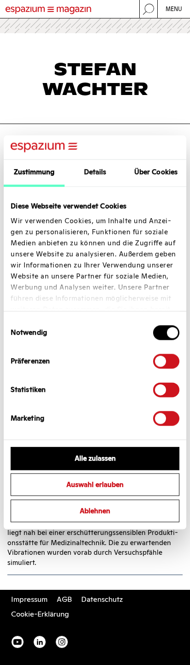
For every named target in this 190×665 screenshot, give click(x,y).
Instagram (61, 641)
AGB (64, 599)
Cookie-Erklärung (40, 614)
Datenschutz (102, 599)
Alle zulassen (95, 458)
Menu (174, 9)
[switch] (166, 361)
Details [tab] (95, 172)
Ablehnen (95, 511)
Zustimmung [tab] (34, 172)
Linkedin (39, 641)
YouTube (17, 641)
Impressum (29, 599)
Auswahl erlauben (95, 485)
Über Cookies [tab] (156, 172)
